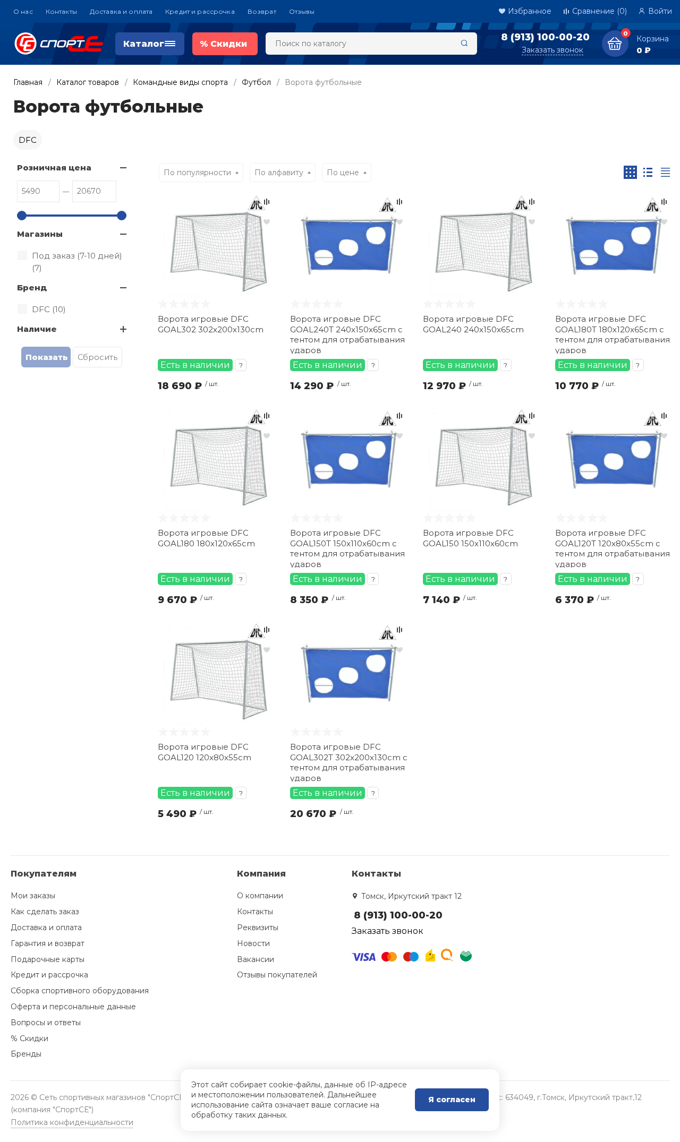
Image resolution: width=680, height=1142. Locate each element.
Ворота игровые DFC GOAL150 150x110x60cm (470, 538)
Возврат (262, 11)
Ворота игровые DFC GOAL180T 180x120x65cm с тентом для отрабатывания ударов (612, 334)
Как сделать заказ (45, 911)
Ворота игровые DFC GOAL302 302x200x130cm (211, 324)
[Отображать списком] (647, 172)
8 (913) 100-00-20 (545, 37)
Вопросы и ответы (46, 1022)
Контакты (61, 11)
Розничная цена (54, 167)
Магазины (40, 234)
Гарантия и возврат (47, 943)
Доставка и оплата (121, 11)
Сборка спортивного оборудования (80, 990)
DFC (28, 140)
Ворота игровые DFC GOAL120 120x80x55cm (204, 752)
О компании (260, 895)
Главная (27, 82)
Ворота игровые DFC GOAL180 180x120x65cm (206, 538)
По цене (343, 172)
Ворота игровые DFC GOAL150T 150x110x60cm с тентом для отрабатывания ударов (347, 548)
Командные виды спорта (180, 82)
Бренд (32, 287)
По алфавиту (278, 172)
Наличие (37, 329)
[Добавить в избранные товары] (266, 221)
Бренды (26, 1054)
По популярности (197, 172)
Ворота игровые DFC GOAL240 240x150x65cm (473, 324)
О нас (23, 11)
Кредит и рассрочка (200, 11)
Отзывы (302, 11)
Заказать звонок (552, 50)
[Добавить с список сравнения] (266, 201)
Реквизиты (257, 927)
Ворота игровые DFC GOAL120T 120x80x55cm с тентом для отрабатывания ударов (612, 548)
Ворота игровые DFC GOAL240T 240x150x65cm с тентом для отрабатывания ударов (347, 334)
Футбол (256, 82)
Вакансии (255, 959)
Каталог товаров (87, 82)
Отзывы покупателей (277, 975)
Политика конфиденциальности (72, 1122)
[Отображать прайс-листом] (665, 172)
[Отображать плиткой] (630, 172)
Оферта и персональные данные (73, 1006)
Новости (253, 943)
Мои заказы (33, 895)
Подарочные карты (47, 959)
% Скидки (29, 1038)
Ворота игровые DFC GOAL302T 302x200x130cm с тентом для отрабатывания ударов (348, 762)
